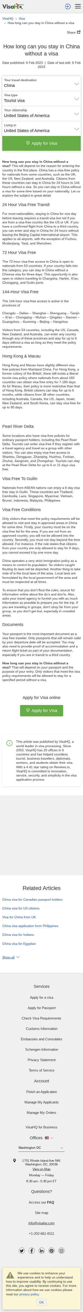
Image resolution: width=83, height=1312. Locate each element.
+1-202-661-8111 (41, 1233)
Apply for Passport (42, 1008)
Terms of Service (41, 1070)
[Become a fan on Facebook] (32, 1250)
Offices (36, 1138)
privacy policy (29, 1294)
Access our (41, 1202)
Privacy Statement (42, 1060)
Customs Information (41, 1029)
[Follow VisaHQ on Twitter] (22, 1250)
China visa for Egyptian (19, 944)
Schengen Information (41, 1049)
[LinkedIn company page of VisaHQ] (42, 1250)
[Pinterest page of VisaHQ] (51, 1250)
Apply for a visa (41, 997)
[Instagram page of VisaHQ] (61, 1250)
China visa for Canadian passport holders (32, 899)
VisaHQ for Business (41, 1127)
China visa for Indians (18, 934)
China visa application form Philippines (30, 926)
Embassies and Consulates (41, 1039)
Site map (41, 1213)
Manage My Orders (41, 1113)
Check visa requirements (41, 1018)
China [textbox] (9, 85)
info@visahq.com (41, 1223)
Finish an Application (41, 1092)
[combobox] (41, 84)
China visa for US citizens (20, 908)
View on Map (41, 1169)
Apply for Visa (44, 143)
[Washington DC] (41, 1149)
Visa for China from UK (19, 917)
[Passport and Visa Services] (13, 5)
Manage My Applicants (41, 1102)
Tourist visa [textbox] (14, 100)
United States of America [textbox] (27, 115)
